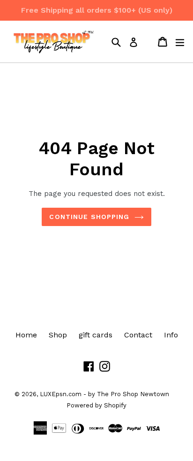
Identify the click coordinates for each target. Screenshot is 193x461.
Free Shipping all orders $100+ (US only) (96, 10)
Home (26, 334)
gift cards (95, 334)
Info (171, 334)
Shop (58, 334)
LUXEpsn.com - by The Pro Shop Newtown (104, 394)
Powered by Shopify (96, 405)
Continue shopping (89, 216)
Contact (138, 334)
